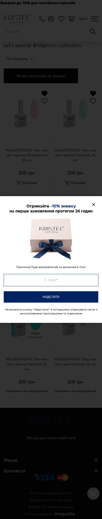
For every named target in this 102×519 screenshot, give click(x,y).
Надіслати (51, 297)
